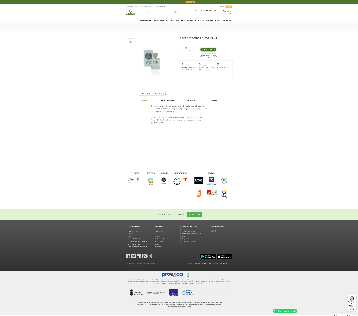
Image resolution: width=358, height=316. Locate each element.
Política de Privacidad (200, 263)
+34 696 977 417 (134, 239)
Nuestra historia (160, 231)
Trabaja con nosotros (189, 231)
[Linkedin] (139, 257)
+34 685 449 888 (160, 7)
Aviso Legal (191, 263)
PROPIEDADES (190, 100)
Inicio (185, 27)
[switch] (352, 309)
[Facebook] (128, 257)
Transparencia (159, 241)
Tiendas (130, 233)
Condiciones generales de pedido (208, 53)
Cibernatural (144, 267)
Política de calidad (161, 239)
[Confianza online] (135, 180)
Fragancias (208, 27)
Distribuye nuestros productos (191, 233)
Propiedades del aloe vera (190, 239)
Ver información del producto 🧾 (151, 94)
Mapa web (158, 247)
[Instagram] (150, 257)
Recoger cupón (190, 2)
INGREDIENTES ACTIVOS (167, 100)
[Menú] (355, 296)
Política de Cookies (213, 263)
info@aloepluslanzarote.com (139, 241)
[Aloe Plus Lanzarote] (224, 193)
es (197, 11)
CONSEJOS (214, 100)
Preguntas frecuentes (134, 231)
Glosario (157, 244)
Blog (183, 236)
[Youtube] (144, 257)
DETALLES (144, 100)
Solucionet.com (136, 267)
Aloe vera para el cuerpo (195, 27)
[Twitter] (133, 257)
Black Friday (213, 231)
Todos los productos (188, 241)
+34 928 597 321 (145, 7)
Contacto (130, 236)
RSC (156, 233)
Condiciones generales (225, 263)
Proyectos (158, 236)
